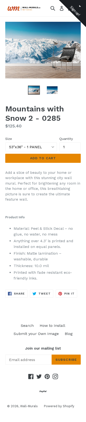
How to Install (52, 325)
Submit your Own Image (36, 333)
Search (27, 325)
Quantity (66, 139)
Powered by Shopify (59, 406)
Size (8, 139)
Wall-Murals (29, 406)
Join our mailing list (43, 348)
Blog (69, 333)
